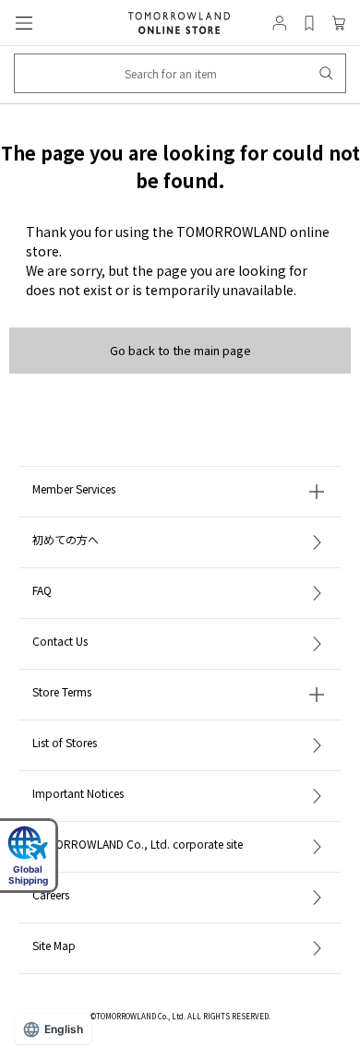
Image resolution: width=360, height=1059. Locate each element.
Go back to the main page (180, 350)
